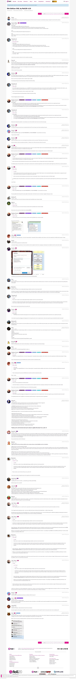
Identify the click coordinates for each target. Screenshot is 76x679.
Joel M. (13, 537)
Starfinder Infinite (52, 661)
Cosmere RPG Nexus (32, 660)
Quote (16, 18)
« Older (40, 13)
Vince (13, 355)
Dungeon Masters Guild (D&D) (54, 659)
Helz (12, 327)
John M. (13, 486)
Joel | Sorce (14, 503)
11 (61, 13)
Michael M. (13, 321)
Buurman (13, 287)
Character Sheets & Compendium (18, 10)
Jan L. (12, 598)
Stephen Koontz (15, 100)
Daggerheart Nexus (32, 657)
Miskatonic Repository (52, 662)
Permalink (12, 18)
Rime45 (13, 341)
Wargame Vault (11, 666)
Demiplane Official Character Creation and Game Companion (37, 655)
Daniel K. (13, 431)
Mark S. (13, 442)
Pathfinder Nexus (32, 656)
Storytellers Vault (52, 663)
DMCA (31, 648)
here (17, 676)
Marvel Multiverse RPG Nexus (33, 659)
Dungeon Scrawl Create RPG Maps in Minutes (53, 655)
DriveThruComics (12, 663)
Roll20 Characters (12, 657)
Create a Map (51, 656)
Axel (12, 613)
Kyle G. (13, 202)
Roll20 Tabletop (11, 656)
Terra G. (13, 60)
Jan (12, 145)
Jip (12, 298)
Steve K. (13, 112)
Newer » (66, 13)
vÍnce (12, 235)
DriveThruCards (11, 665)
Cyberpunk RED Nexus (32, 661)
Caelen (13, 248)
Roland (13, 496)
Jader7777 (13, 605)
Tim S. (12, 240)
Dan (12, 279)
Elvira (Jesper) (14, 41)
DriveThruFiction (12, 664)
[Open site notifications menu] (64, 1)
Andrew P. (13, 197)
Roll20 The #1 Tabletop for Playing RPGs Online (15, 655)
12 (63, 13)
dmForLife (13, 478)
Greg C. (13, 130)
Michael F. (14, 505)
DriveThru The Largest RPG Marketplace (14, 662)
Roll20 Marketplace (12, 658)
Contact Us (33, 648)
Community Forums (9, 10)
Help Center (37, 648)
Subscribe (54, 1)
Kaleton (13, 73)
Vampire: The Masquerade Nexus (34, 658)
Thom (12, 17)
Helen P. (13, 400)
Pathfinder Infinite (52, 660)
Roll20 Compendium (12, 659)
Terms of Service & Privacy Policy (26, 648)
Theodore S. (14, 39)
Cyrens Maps (14, 23)
